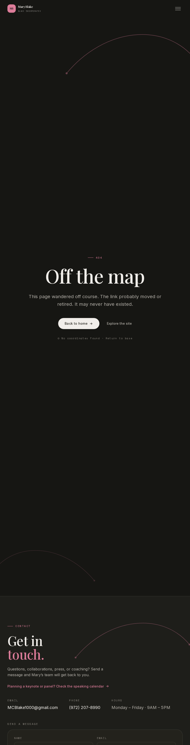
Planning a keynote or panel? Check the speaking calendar (55, 686)
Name (18, 738)
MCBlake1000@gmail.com (32, 707)
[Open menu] (178, 8)
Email (102, 738)
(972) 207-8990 (84, 707)
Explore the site (119, 323)
